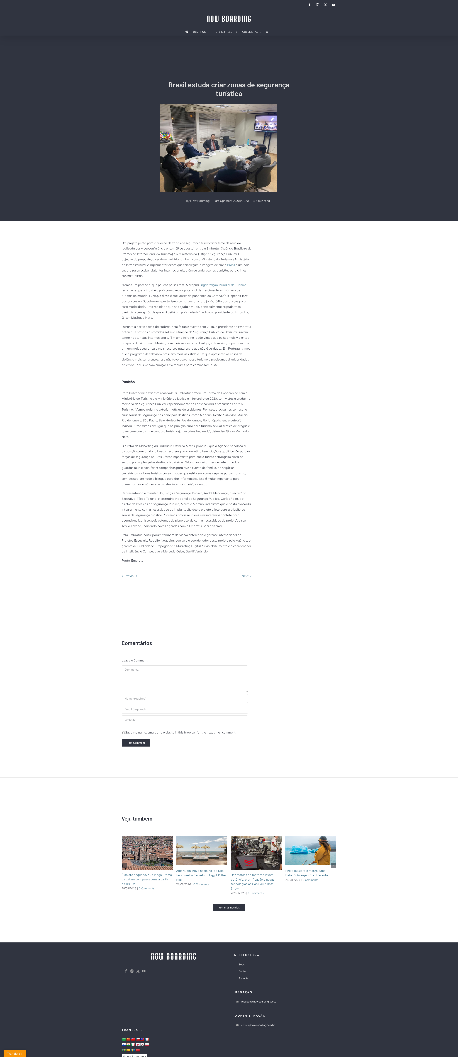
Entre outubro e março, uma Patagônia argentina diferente (306, 850)
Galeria (151, 852)
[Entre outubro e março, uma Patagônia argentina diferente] (310, 850)
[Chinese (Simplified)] (128, 1039)
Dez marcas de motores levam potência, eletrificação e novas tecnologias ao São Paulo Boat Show (252, 852)
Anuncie (243, 978)
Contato (243, 971)
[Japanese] (138, 1045)
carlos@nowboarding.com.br (258, 1025)
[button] (267, 31)
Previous (131, 576)
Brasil (231, 265)
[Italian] (133, 1045)
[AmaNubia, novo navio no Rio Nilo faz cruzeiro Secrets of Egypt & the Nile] (201, 850)
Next (245, 576)
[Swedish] (133, 1050)
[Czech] (138, 1039)
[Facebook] (126, 971)
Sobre (242, 964)
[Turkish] (138, 1050)
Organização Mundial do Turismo (223, 285)
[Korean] (142, 1045)
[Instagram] (131, 971)
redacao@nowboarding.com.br (259, 1001)
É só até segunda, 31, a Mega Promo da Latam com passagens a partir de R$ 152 (143, 852)
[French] (147, 1039)
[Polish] (147, 1045)
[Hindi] (128, 1045)
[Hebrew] (124, 1045)
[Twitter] (138, 971)
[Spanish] (128, 1050)
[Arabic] (124, 1039)
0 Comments (146, 888)
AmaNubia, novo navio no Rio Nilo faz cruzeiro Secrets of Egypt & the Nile (197, 850)
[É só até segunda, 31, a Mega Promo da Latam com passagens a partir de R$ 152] (147, 853)
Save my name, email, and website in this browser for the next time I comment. (180, 732)
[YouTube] (143, 971)
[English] (142, 1039)
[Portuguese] (124, 1050)
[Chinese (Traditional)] (133, 1039)
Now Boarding (199, 200)
